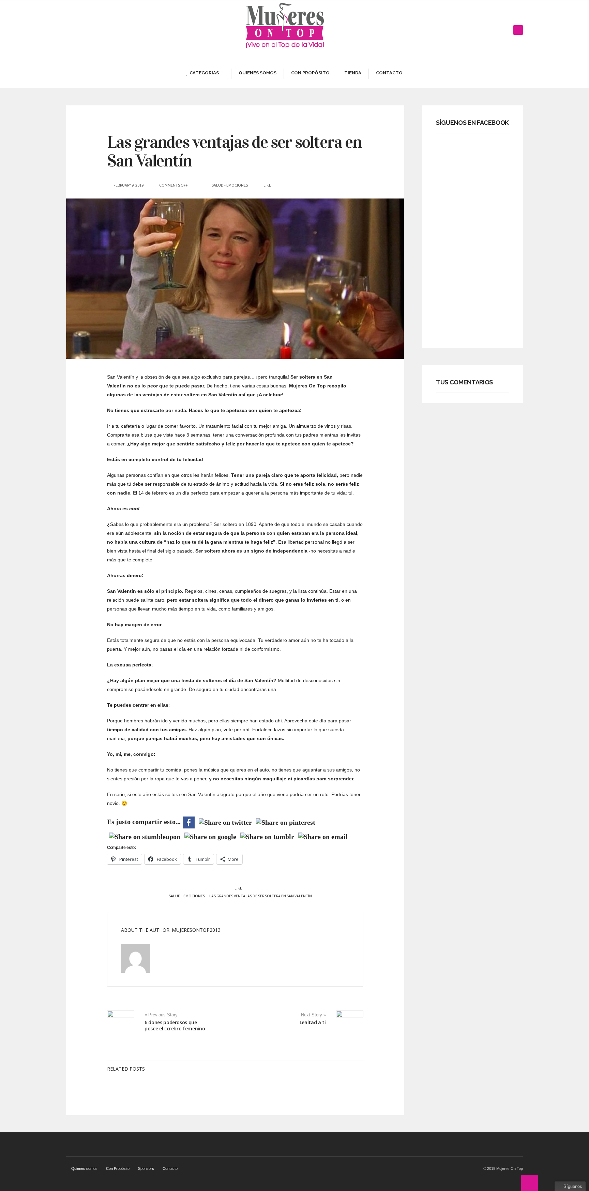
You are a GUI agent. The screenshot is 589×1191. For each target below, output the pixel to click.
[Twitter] (497, 30)
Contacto (389, 72)
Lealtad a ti (313, 1022)
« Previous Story (161, 1015)
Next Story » (313, 1015)
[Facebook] (487, 30)
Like (238, 888)
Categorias (204, 72)
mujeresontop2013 (196, 930)
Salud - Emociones (230, 185)
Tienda (352, 72)
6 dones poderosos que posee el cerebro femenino (175, 1025)
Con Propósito (310, 72)
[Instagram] (507, 30)
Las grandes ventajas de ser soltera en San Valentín (234, 151)
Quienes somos (257, 72)
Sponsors (146, 1168)
